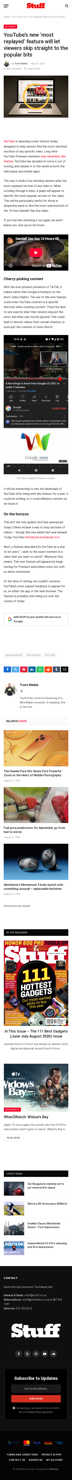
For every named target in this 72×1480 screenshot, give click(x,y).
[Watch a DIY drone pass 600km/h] (14, 1208)
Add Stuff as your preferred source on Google (37, 619)
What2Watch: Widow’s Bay (26, 1117)
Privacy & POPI (52, 1454)
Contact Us (17, 1460)
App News (10, 26)
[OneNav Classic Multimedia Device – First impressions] (14, 1228)
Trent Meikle (21, 63)
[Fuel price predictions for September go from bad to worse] (36, 805)
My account (54, 1460)
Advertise (36, 1460)
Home (7, 17)
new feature (33, 655)
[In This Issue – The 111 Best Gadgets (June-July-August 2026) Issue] (36, 983)
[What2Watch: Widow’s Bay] (36, 1088)
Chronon (53, 1469)
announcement (14, 655)
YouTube (9, 141)
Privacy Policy (34, 1412)
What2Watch (12, 1109)
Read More (13, 1138)
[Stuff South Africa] (36, 6)
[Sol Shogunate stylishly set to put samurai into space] (14, 1189)
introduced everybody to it (42, 537)
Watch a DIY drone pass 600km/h (47, 1203)
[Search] (66, 6)
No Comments (14, 68)
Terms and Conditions (22, 1454)
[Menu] (6, 6)
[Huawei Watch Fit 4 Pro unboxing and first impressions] (14, 1248)
